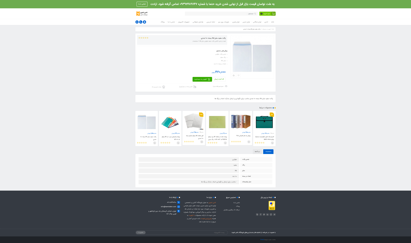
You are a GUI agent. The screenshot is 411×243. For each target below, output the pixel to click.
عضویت (140, 232)
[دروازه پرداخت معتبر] (272, 205)
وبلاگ (163, 22)
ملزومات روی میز (223, 22)
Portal (262, 240)
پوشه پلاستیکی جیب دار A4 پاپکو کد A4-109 (171, 138)
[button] (267, 14)
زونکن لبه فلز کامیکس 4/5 (243, 136)
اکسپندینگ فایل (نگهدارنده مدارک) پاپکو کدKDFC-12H (264, 138)
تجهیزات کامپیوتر (183, 22)
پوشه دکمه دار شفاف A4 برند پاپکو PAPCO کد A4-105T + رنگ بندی (217, 138)
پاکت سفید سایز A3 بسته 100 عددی (148, 138)
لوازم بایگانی (257, 22)
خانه (272, 22)
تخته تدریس (210, 22)
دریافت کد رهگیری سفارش (232, 210)
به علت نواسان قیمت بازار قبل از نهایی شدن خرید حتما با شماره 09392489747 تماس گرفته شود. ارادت (212, 4)
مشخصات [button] (268, 151)
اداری (266, 22)
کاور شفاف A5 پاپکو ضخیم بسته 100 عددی (194, 137)
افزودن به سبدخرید (200, 79)
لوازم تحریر (246, 22)
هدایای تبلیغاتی (198, 22)
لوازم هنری (235, 22)
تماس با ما (142, 4)
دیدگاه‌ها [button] (257, 151)
